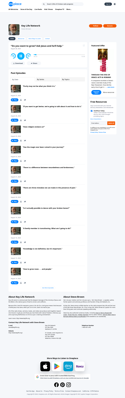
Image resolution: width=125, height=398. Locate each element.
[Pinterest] (62, 384)
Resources (21, 38)
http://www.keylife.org (23, 318)
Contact (47, 38)
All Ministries (13, 9)
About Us (39, 391)
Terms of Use (59, 391)
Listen (12, 38)
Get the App (30, 391)
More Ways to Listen (35, 38)
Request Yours (96, 92)
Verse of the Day (26, 9)
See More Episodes (48, 288)
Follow (95, 26)
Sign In (108, 4)
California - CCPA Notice (90, 391)
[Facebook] (56, 384)
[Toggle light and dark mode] (114, 4)
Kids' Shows (48, 9)
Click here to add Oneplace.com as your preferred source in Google (64, 378)
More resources (108, 92)
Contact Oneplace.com (73, 391)
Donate (110, 26)
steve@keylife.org (14, 327)
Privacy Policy (48, 391)
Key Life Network (30, 25)
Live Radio (38, 9)
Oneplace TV (59, 9)
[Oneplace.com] (15, 4)
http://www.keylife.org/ (16, 333)
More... (69, 9)
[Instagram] (68, 384)
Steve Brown (26, 29)
